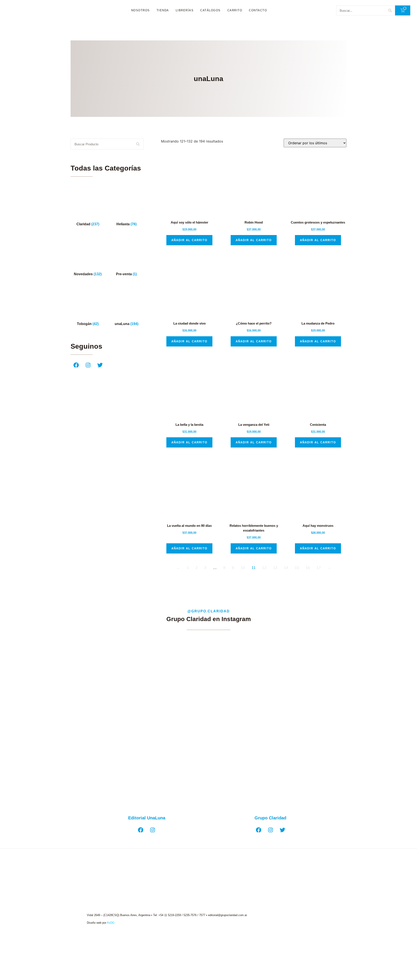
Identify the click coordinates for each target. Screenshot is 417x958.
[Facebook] (76, 365)
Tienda (163, 10)
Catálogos (210, 10)
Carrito (234, 10)
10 (243, 567)
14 (286, 567)
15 (297, 567)
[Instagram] (88, 365)
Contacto (258, 10)
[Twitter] (99, 365)
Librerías (185, 10)
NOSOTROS (140, 10)
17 (318, 567)
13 (275, 567)
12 (264, 567)
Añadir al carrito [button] (189, 240)
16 (308, 567)
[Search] (390, 10)
